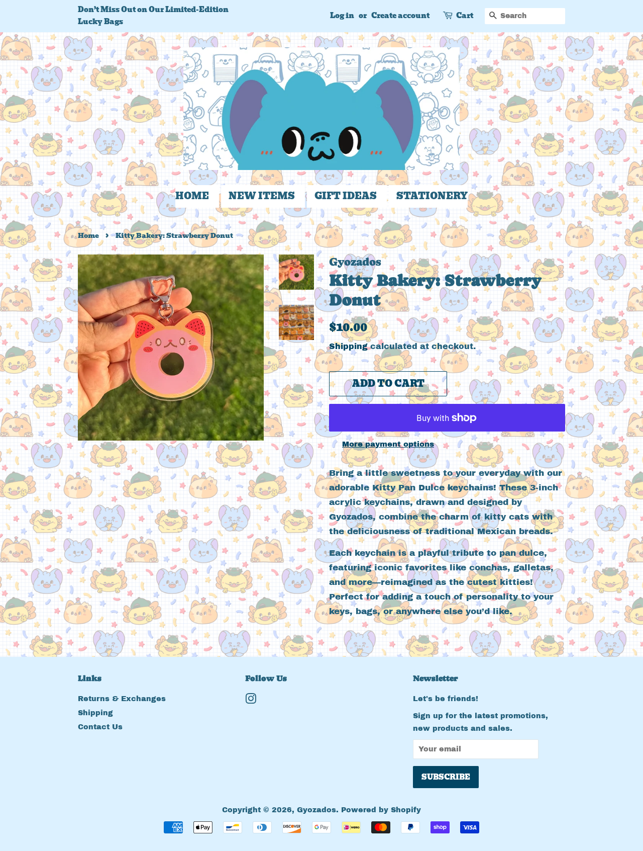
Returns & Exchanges (122, 699)
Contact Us (100, 727)
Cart (464, 15)
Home (192, 196)
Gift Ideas (345, 196)
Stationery (432, 196)
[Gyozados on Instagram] (250, 701)
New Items (262, 196)
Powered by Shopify (381, 810)
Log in (342, 15)
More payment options (388, 444)
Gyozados (316, 810)
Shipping (348, 346)
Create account (400, 15)
